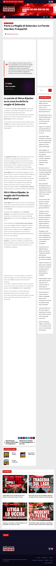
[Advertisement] (19, 50)
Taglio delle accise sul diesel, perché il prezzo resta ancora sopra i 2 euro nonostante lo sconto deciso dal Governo (14, 497)
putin (44, 9)
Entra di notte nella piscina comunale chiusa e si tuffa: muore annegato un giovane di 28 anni (44, 204)
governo (24, 11)
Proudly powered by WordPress (10, 559)
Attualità (6, 476)
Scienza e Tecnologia (38, 560)
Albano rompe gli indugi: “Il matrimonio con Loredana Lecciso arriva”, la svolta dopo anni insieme (45, 326)
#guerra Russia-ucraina (12, 34)
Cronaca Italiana (18, 476)
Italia (31, 9)
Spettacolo (44, 557)
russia (35, 9)
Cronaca (11, 476)
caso (47, 9)
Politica (6, 23)
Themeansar (6, 561)
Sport (51, 560)
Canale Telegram (48, 563)
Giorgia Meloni (26, 9)
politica (39, 9)
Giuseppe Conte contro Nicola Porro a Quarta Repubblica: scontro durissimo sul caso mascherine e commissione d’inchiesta (45, 237)
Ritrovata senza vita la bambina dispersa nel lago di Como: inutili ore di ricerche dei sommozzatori (45, 119)
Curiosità (46, 560)
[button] (47, 17)
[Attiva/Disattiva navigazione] (44, 17)
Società (11, 23)
